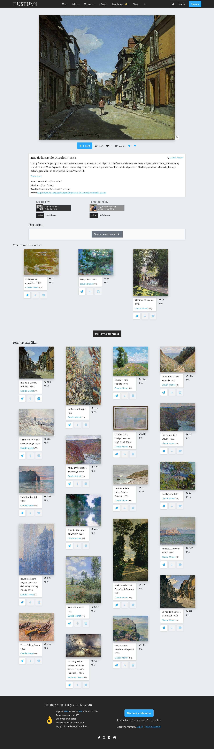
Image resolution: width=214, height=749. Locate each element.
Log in (182, 4)
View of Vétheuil (75, 607)
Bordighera (167, 494)
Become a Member (139, 713)
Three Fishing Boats (30, 645)
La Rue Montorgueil (77, 409)
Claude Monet (176, 157)
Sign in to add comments (107, 234)
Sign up (195, 4)
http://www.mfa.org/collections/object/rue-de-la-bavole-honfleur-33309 (71, 192)
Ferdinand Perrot (76, 677)
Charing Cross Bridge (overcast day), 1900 (123, 438)
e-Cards (102, 4)
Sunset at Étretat (28, 497)
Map (64, 4)
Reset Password (153, 726)
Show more (36, 176)
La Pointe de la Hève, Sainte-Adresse (122, 492)
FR (41, 287)
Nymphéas (85, 279)
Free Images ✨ (119, 4)
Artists (75, 4)
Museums (88, 4)
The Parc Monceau (144, 300)
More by (107, 333)
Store (135, 4)
